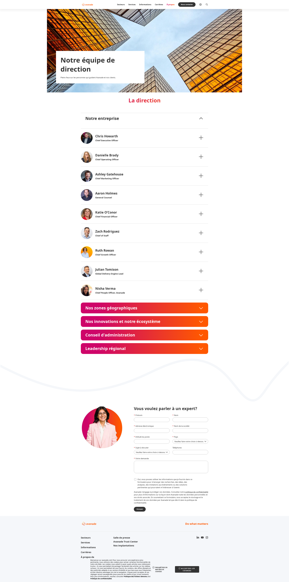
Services (132, 4)
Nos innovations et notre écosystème (122, 321)
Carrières (159, 4)
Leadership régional (105, 348)
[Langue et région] (202, 4)
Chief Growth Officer (105, 254)
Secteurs (121, 4)
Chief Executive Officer (106, 140)
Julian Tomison (106, 269)
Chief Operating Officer (107, 159)
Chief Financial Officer (106, 216)
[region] (144, 569)
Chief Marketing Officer (107, 178)
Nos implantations (123, 545)
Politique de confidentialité (101, 578)
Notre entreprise (102, 118)
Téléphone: (177, 447)
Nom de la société (180, 426)
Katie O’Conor (106, 212)
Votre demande (141, 458)
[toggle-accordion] (201, 118)
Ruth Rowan (104, 250)
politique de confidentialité (196, 492)
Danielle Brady (107, 155)
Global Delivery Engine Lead (109, 273)
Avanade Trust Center (125, 541)
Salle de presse (121, 537)
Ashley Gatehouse (109, 174)
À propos (171, 4)
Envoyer (140, 509)
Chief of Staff (101, 235)
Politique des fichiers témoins (135, 576)
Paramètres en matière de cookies (161, 569)
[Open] (201, 137)
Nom (175, 415)
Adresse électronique (144, 426)
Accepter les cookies (188, 569)
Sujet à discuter (141, 447)
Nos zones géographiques (111, 308)
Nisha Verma (105, 288)
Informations (145, 4)
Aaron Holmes (106, 193)
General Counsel (103, 197)
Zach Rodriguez (107, 231)
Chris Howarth (106, 136)
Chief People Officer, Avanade (110, 292)
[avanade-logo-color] (87, 4)
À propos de (87, 557)
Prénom (138, 415)
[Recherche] (206, 4)
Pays (175, 437)
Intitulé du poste (142, 437)
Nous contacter (187, 4)
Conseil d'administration (110, 335)
